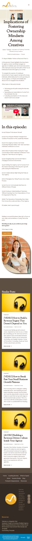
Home (5, 475)
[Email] (29, 499)
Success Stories (16, 478)
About (8, 478)
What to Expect (24, 475)
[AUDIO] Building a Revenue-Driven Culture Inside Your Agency (16, 438)
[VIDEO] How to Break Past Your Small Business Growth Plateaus (16, 379)
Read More (8, 346)
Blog (23, 478)
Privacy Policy (28, 537)
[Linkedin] (29, 496)
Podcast (23, 54)
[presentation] (16, 302)
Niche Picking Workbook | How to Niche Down (15, 525)
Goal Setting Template (8, 530)
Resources (24, 481)
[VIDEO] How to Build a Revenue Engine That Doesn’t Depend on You (15, 320)
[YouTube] (29, 502)
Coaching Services (13, 475)
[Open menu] (28, 5)
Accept (23, 537)
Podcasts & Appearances (12, 481)
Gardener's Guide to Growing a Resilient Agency (15, 523)
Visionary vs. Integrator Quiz (9, 521)
